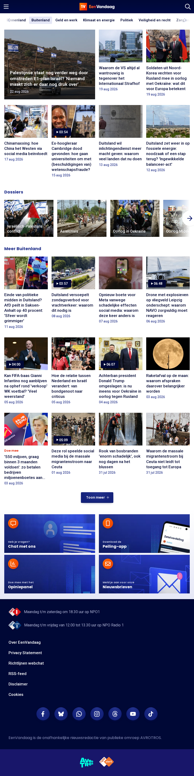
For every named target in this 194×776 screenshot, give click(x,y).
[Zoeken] (188, 6)
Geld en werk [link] (66, 20)
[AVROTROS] (86, 763)
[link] (28, 218)
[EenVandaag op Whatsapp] (79, 714)
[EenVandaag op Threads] (115, 714)
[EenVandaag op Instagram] (97, 714)
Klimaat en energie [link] (99, 20)
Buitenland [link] (40, 20)
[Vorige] (9, 20)
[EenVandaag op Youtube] (133, 714)
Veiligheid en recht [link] (155, 20)
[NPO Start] (106, 762)
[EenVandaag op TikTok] (151, 714)
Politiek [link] (126, 20)
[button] (97, 497)
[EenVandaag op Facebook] (43, 714)
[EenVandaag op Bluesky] (61, 714)
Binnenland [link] (16, 20)
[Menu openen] (6, 6)
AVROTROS (150, 737)
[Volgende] (185, 20)
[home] (97, 6)
